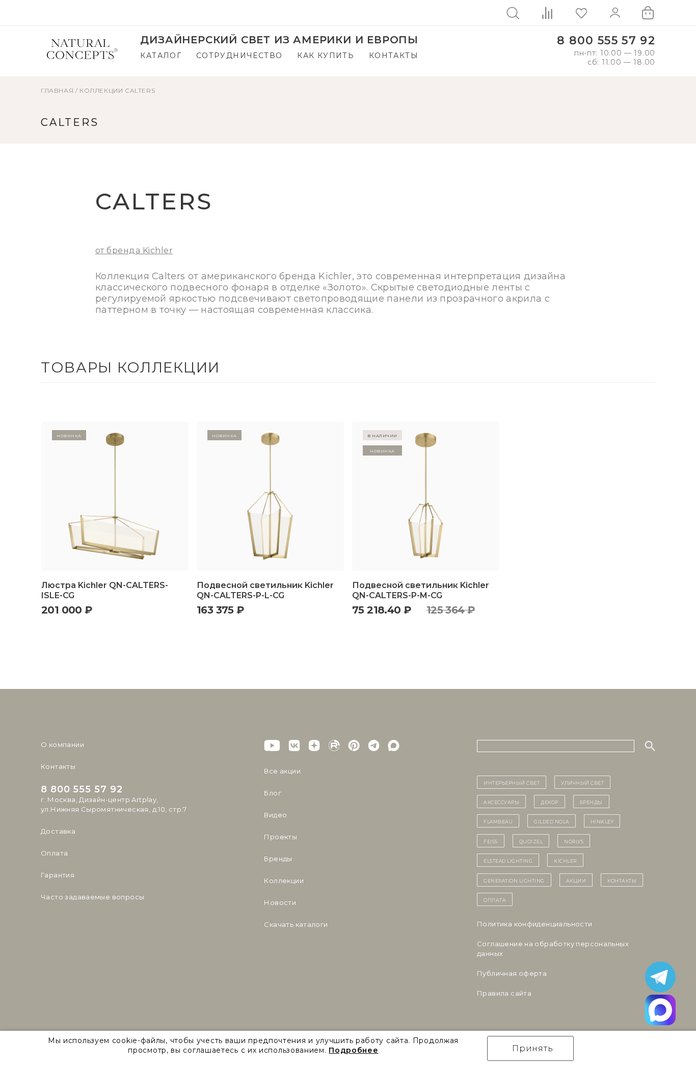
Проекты (280, 837)
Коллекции (101, 90)
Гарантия (57, 875)
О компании (62, 744)
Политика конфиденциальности (535, 924)
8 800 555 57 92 (606, 40)
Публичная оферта (512, 973)
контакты (621, 880)
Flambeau (498, 821)
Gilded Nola (551, 821)
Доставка (58, 831)
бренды (591, 801)
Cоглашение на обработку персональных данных (553, 948)
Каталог (160, 55)
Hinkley (602, 821)
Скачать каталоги (296, 924)
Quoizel (531, 841)
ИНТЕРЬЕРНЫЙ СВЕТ (512, 782)
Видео (275, 815)
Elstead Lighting (508, 860)
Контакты (393, 55)
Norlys (573, 841)
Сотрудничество (239, 55)
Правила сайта (504, 993)
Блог (272, 793)
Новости (280, 902)
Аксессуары (501, 801)
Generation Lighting (514, 880)
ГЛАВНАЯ (57, 90)
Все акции (282, 771)
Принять (532, 1048)
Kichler (565, 860)
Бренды (278, 859)
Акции (576, 880)
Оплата (54, 853)
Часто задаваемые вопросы (92, 897)
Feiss (491, 841)
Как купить (325, 55)
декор (549, 801)
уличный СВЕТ (582, 782)
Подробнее (353, 1050)
